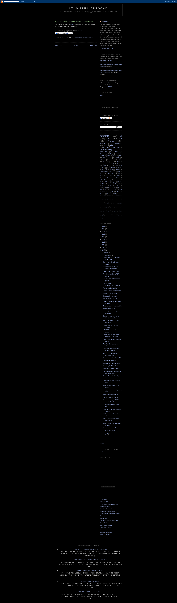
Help (118, 154)
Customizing (103, 154)
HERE (81, 31)
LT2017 (108, 203)
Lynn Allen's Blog (105, 506)
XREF (114, 213)
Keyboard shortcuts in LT (110, 394)
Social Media (115, 209)
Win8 (103, 168)
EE (100, 182)
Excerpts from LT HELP (107, 164)
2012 (116, 152)
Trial (111, 186)
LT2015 (113, 167)
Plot (107, 207)
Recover (112, 207)
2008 (103, 247)
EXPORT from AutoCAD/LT (90, 581)
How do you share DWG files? (90, 592)
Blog (104, 146)
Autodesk (102, 160)
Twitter (103, 143)
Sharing (103, 209)
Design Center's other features (112, 291)
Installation (107, 182)
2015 (104, 166)
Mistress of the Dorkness (107, 511)
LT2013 (116, 148)
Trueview (109, 194)
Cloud (113, 174)
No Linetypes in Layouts (110, 299)
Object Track (105, 205)
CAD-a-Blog (103, 518)
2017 (110, 195)
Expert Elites (109, 175)
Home (76, 45)
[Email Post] (70, 37)
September (107, 255)
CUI (119, 187)
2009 (103, 245)
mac (111, 162)
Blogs (112, 154)
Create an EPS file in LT (110, 360)
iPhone (109, 178)
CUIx (101, 190)
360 (101, 187)
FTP (106, 202)
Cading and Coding (105, 527)
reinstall (120, 194)
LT (121, 136)
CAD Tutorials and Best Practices (110, 513)
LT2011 (106, 148)
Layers (114, 182)
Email (119, 199)
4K (105, 187)
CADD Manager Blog (106, 525)
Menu (118, 191)
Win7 (120, 156)
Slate (108, 209)
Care (106, 190)
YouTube (117, 186)
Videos (110, 211)
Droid (101, 175)
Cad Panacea (104, 530)
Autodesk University (105, 179)
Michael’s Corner (105, 523)
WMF (115, 211)
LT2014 (120, 160)
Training (102, 174)
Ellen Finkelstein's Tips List (108, 509)
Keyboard (113, 171)
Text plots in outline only (110, 296)
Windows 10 (108, 213)
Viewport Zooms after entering (112, 363)
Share (101, 95)
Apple (110, 166)
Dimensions (117, 179)
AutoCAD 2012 (104, 171)
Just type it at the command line (112, 306)
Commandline (113, 190)
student (118, 215)
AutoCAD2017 (117, 195)
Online (105, 162)
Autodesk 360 (112, 187)
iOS (103, 215)
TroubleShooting (66, 39)
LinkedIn (114, 203)
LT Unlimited (103, 499)
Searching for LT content (110, 366)
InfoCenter (102, 203)
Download (102, 199)
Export (101, 202)
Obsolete (102, 194)
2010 (103, 242)
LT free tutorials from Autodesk (109, 504)
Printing (120, 182)
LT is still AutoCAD (88, 8)
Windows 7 (107, 158)
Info (108, 138)
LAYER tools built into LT (110, 397)
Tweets (111, 141)
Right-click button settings (111, 293)
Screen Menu (119, 207)
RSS (103, 183)
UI (115, 194)
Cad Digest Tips (104, 516)
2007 (103, 250)
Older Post (93, 45)
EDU (121, 190)
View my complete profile (109, 48)
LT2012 (119, 146)
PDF (119, 171)
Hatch (104, 191)
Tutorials (102, 178)
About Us (105, 21)
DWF (119, 174)
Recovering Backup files (110, 288)
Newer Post (58, 45)
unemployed (103, 217)
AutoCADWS (118, 166)
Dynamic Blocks (111, 199)
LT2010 (102, 156)
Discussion (117, 198)
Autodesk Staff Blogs (106, 532)
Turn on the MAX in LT (109, 308)
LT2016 (118, 175)
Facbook (112, 202)
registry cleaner (110, 215)
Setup (110, 183)
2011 (114, 156)
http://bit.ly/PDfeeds (106, 60)
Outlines (112, 205)
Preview (120, 167)
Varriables (104, 211)
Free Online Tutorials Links (111, 271)
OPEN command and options (111, 428)
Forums (118, 202)
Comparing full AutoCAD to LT (112, 358)
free (111, 146)
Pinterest (110, 83)
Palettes (118, 205)
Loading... (103, 443)
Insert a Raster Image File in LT (90, 570)
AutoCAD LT (116, 178)
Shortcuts (104, 170)
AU (108, 167)
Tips (120, 138)
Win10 (101, 213)
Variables (103, 152)
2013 (108, 156)
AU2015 (118, 170)
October (106, 252)
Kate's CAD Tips (105, 502)
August (106, 434)
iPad (111, 170)
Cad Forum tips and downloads (109, 520)
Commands (118, 144)
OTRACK (120, 203)
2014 (117, 158)
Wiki (120, 211)
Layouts (111, 191)
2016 (108, 174)
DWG (118, 162)
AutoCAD (104, 136)
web (108, 217)
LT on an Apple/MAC (109, 430)
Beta (110, 198)
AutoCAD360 (103, 198)
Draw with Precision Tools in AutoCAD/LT (91, 549)
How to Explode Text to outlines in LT (90, 560)
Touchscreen (103, 186)
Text (121, 209)
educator (120, 213)
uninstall (104, 195)
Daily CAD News (105, 534)
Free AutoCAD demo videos (111, 368)
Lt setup (111, 160)
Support (117, 183)
